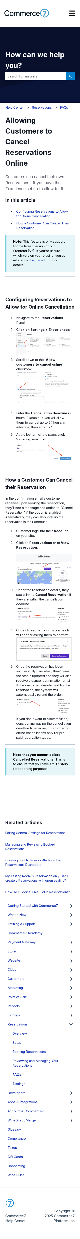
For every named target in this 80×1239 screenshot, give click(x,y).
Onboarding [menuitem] (16, 1166)
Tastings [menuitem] (18, 1084)
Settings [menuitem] (14, 1015)
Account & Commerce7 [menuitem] (26, 1111)
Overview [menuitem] (19, 1033)
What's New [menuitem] (17, 915)
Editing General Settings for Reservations (35, 833)
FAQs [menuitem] (16, 1074)
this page (36, 260)
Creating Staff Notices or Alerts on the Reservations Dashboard (33, 862)
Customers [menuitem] (16, 979)
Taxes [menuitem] (12, 1147)
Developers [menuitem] (16, 1093)
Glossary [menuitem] (14, 1129)
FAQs (64, 107)
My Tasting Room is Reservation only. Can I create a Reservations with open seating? (36, 878)
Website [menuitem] (14, 960)
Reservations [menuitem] (18, 1024)
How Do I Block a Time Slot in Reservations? (37, 892)
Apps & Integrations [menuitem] (23, 1102)
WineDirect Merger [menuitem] (22, 1120)
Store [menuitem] (12, 951)
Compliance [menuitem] (17, 1138)
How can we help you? (34, 60)
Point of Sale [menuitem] (17, 997)
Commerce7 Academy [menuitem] (25, 933)
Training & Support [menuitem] (21, 924)
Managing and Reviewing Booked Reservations (30, 846)
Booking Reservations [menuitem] (29, 1052)
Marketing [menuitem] (15, 988)
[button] (71, 906)
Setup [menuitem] (16, 1042)
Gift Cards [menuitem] (15, 1157)
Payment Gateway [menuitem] (22, 942)
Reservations (42, 107)
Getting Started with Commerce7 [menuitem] (33, 905)
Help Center (14, 107)
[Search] (70, 76)
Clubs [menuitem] (12, 969)
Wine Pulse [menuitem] (16, 1175)
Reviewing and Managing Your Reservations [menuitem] (35, 1063)
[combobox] (35, 76)
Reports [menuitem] (14, 1006)
